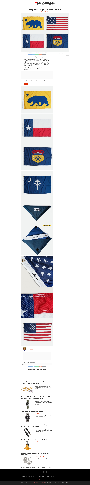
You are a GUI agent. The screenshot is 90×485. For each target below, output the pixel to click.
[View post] (27, 389)
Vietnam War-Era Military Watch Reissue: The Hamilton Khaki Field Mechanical (36, 397)
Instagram (66, 471)
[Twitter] (24, 364)
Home (48, 11)
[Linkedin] (23, 364)
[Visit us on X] (60, 53)
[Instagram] (22, 364)
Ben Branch (40, 52)
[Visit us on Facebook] (59, 53)
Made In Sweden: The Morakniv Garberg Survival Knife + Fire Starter (34, 425)
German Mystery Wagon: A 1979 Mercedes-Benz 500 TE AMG (45, 467)
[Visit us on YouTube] (22, 482)
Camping (40, 428)
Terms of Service (38, 482)
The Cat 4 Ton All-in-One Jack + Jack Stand (35, 440)
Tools (38, 441)
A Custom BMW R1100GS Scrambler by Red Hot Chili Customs (29, 467)
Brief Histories (32, 471)
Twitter (55, 471)
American (42, 11)
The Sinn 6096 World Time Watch (32, 411)
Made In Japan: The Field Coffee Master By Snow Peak (35, 453)
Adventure (36, 428)
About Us (40, 471)
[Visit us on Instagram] (62, 53)
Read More (37, 389)
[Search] (68, 3)
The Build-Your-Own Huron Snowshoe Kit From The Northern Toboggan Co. (36, 382)
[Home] (45, 3)
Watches (38, 413)
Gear (45, 11)
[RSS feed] (21, 3)
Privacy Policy (33, 482)
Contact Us (43, 482)
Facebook (50, 471)
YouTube (60, 471)
